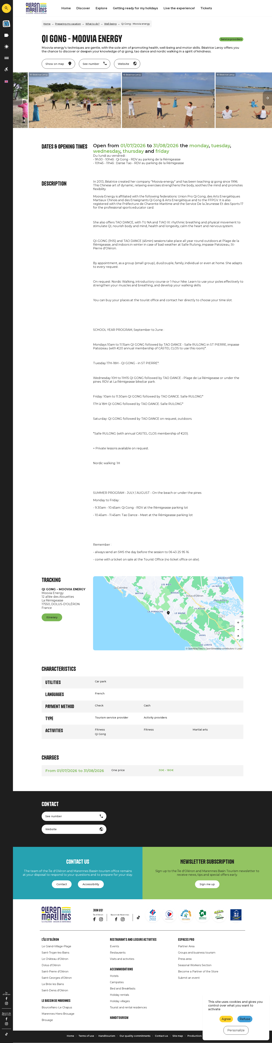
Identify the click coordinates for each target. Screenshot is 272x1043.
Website (51, 829)
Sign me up (207, 884)
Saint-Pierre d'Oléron (55, 971)
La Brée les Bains (53, 984)
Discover (83, 8)
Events (114, 946)
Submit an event (189, 978)
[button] (17, 98)
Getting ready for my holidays (135, 8)
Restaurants (117, 952)
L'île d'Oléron (50, 939)
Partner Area (186, 946)
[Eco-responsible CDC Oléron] (219, 914)
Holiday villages (120, 1001)
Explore (101, 8)
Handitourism (119, 1017)
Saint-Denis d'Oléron (55, 990)
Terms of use (86, 1035)
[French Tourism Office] (152, 914)
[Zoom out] (238, 629)
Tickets (206, 8)
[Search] (6, 8)
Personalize (236, 1030)
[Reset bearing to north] (238, 636)
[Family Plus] (186, 914)
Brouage (47, 1020)
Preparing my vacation (68, 23)
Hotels (114, 976)
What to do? (92, 23)
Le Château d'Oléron (55, 959)
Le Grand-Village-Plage (56, 946)
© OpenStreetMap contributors (218, 648)
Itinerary (52, 617)
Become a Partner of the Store (198, 971)
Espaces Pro (186, 939)
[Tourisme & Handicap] (236, 914)
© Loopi (238, 648)
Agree (226, 1019)
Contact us (161, 1035)
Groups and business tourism (196, 952)
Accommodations (121, 969)
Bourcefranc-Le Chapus (57, 1007)
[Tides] (6, 58)
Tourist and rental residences (128, 1007)
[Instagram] (6, 1003)
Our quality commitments (135, 1035)
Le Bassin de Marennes (56, 1000)
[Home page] (36, 8)
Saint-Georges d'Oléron (57, 978)
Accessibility (91, 884)
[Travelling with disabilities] (6, 69)
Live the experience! (179, 8)
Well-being (110, 23)
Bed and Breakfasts (122, 988)
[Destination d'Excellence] (169, 914)
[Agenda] (6, 23)
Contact (61, 884)
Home (66, 8)
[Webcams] (6, 35)
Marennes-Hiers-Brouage (58, 1013)
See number (53, 816)
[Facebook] (6, 998)
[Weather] (6, 47)
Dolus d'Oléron (51, 965)
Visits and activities (122, 959)
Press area (185, 959)
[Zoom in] (238, 622)
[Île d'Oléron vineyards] (202, 914)
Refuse (245, 1019)
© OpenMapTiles (194, 648)
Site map (177, 1035)
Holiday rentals (119, 995)
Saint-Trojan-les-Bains (55, 952)
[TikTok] (6, 1034)
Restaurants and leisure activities (133, 939)
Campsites (117, 982)
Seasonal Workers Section (194, 965)
